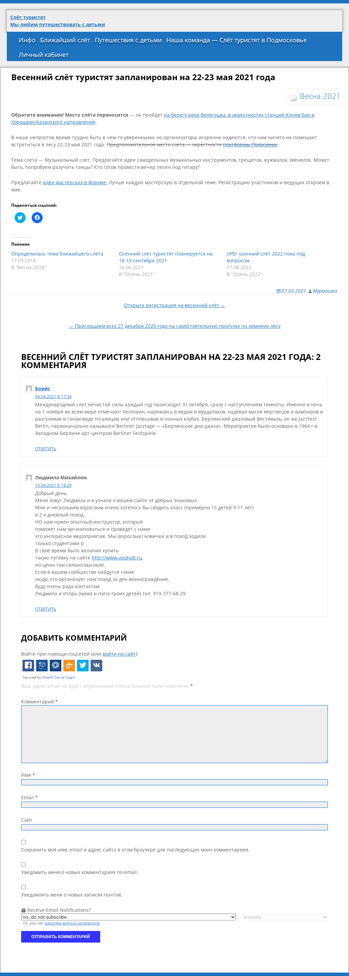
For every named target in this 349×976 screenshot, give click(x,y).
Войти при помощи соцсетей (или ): (79, 654)
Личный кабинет (44, 54)
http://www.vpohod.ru (117, 557)
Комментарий (39, 701)
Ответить (45, 449)
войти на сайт (119, 654)
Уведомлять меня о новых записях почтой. (71, 894)
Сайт (26, 820)
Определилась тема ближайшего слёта (57, 253)
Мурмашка (325, 291)
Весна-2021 (320, 96)
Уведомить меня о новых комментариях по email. (79, 872)
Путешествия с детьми (128, 40)
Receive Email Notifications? (58, 910)
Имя (28, 775)
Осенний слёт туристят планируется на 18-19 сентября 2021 (166, 257)
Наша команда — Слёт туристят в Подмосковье (236, 40)
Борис (42, 388)
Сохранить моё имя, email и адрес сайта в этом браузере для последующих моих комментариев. (135, 849)
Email (29, 797)
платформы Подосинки (250, 144)
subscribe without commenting (72, 923)
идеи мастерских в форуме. (75, 182)
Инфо (27, 40)
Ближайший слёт (65, 40)
